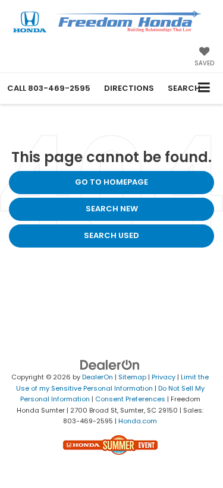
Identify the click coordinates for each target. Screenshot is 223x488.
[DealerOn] (110, 364)
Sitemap (132, 377)
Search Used (111, 235)
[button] (49, 88)
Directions (129, 88)
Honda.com (137, 421)
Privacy (163, 377)
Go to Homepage (111, 182)
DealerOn (97, 377)
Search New (112, 208)
